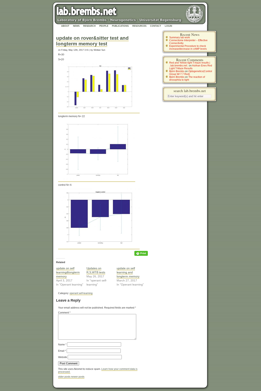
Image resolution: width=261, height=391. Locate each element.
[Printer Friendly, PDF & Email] (141, 253)
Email (62, 350)
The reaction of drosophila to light (187, 78)
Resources (139, 26)
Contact (155, 26)
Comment (64, 312)
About (65, 26)
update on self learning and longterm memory (128, 272)
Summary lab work (179, 37)
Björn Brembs (176, 71)
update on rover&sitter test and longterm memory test (92, 40)
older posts (64, 376)
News (76, 26)
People (103, 26)
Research (89, 26)
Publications (120, 26)
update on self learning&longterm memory (68, 272)
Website (62, 357)
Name (62, 344)
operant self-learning (81, 293)
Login (168, 26)
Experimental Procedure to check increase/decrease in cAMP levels (188, 47)
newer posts (77, 376)
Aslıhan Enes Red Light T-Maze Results (190, 67)
